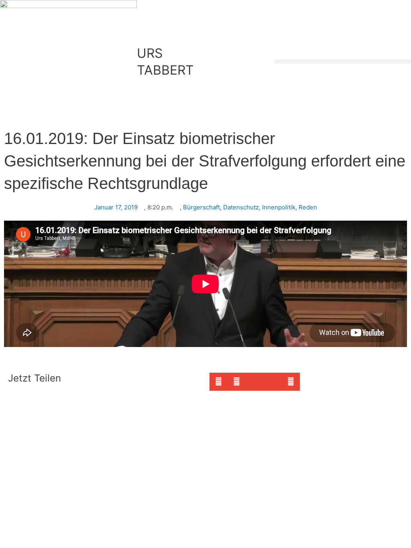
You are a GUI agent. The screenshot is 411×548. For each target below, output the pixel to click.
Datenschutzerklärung (161, 407)
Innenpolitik (278, 207)
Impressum (109, 407)
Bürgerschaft (201, 207)
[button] (342, 61)
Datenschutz (241, 207)
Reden (308, 207)
